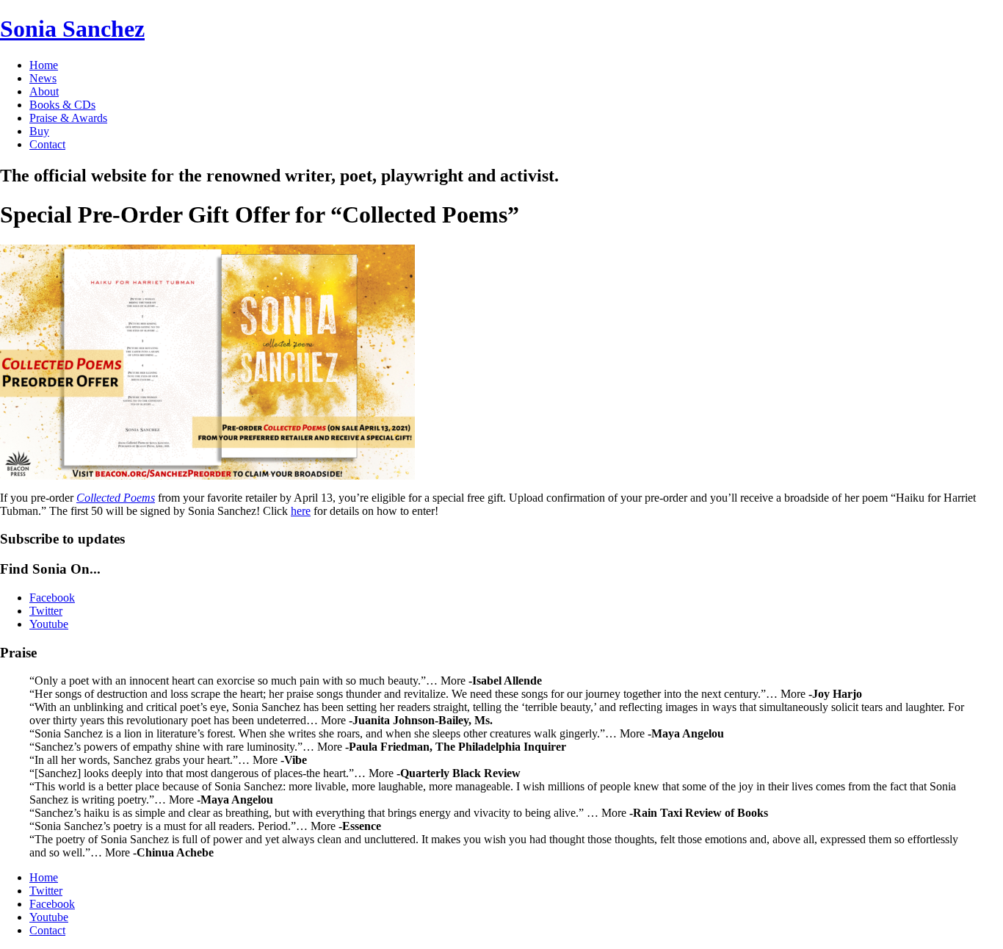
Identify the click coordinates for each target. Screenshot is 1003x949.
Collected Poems (115, 497)
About (44, 91)
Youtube (48, 917)
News (43, 78)
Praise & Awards (68, 118)
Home (43, 65)
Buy (39, 131)
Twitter (45, 890)
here (301, 511)
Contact (47, 144)
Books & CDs (62, 104)
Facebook (52, 904)
